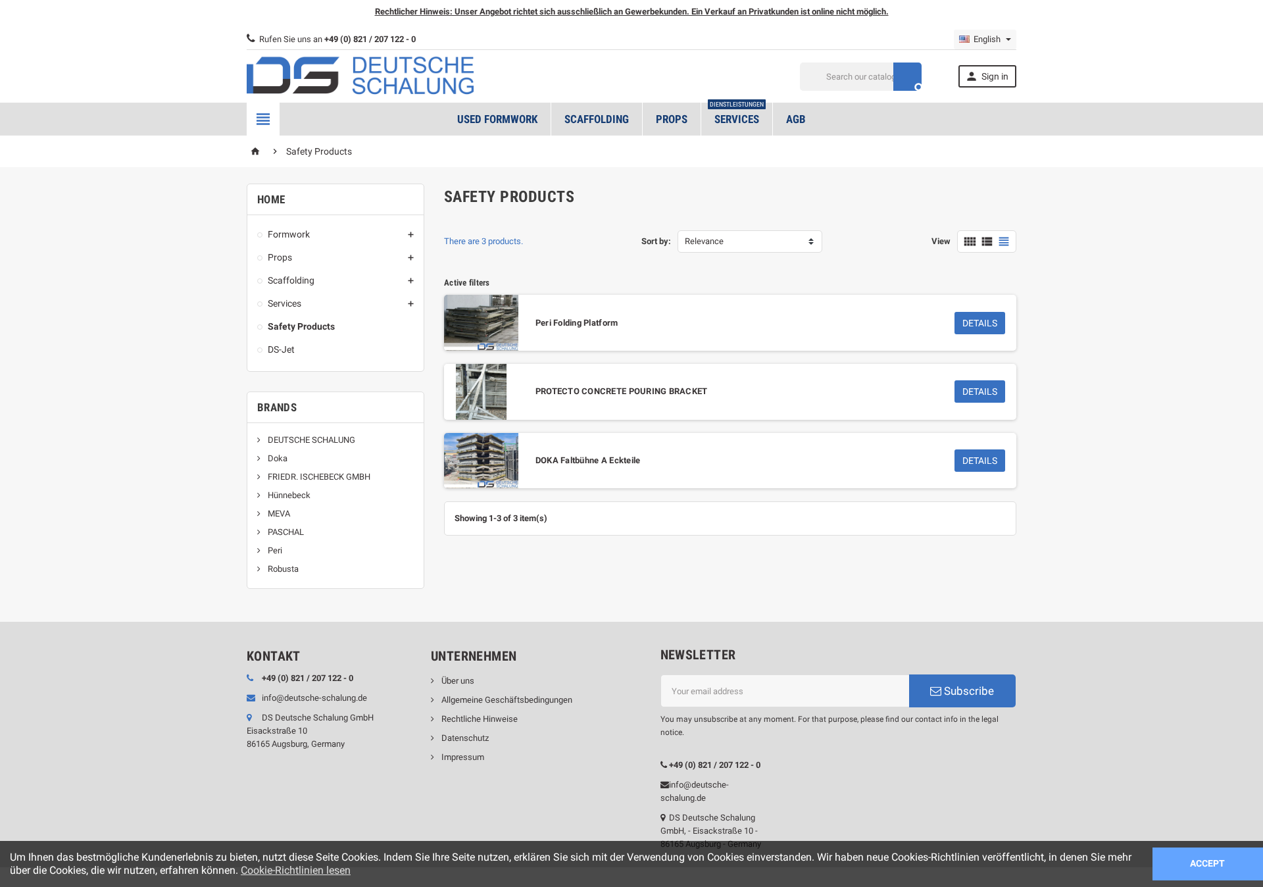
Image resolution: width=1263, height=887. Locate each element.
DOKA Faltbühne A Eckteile (588, 460)
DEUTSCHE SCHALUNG (310, 440)
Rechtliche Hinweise (478, 719)
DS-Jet (281, 349)
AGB (796, 119)
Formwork (289, 234)
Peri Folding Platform (576, 323)
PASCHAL (285, 532)
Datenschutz (464, 738)
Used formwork (497, 119)
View (941, 241)
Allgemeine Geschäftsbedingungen (505, 700)
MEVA (278, 514)
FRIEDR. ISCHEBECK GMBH (318, 477)
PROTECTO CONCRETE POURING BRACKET (621, 391)
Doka (276, 458)
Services (737, 114)
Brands (277, 407)
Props (671, 119)
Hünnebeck (288, 495)
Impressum (461, 757)
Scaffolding (596, 119)
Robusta (282, 569)
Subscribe (967, 690)
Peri (274, 550)
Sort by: (656, 241)
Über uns (456, 681)
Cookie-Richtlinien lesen (296, 870)
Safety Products (301, 326)
